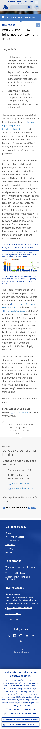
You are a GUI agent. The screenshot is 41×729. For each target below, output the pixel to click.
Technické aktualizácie (15, 573)
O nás (8, 533)
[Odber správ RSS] (20, 641)
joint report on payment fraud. (18, 125)
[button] (36, 2)
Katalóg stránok (12, 619)
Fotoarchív (10, 545)
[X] (8, 635)
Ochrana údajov (12, 594)
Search (29, 7)
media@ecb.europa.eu (23, 489)
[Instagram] (20, 635)
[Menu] (36, 7)
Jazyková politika (13, 614)
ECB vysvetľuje (12, 541)
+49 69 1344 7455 (20, 484)
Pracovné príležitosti (14, 537)
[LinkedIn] (14, 635)
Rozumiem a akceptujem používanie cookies (22, 719)
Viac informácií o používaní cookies (22, 714)
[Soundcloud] (33, 635)
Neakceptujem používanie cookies (22, 724)
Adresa (8, 552)
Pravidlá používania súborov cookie (21, 604)
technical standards (15, 311)
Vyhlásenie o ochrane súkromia (22, 709)
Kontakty (9, 548)
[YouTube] (27, 635)
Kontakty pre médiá (16, 508)
